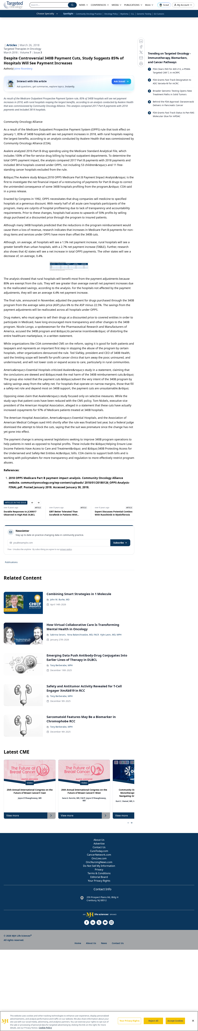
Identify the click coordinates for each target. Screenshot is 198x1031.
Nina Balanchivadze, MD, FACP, (83, 634)
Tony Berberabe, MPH (61, 665)
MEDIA (115, 4)
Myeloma (124, 14)
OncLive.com (99, 858)
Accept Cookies (175, 1020)
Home (78, 943)
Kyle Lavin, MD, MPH (110, 634)
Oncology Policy (111, 14)
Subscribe (118, 542)
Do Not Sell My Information (99, 866)
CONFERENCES (98, 4)
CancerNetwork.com (99, 854)
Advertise (99, 843)
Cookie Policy (45, 1027)
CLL (132, 14)
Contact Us (99, 847)
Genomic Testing (144, 14)
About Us (99, 840)
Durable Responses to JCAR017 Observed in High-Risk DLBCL (20, 513)
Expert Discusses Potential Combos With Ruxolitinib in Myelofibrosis (113, 513)
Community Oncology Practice (89, 14)
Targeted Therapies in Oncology (22, 48)
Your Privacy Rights (99, 880)
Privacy (99, 869)
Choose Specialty (45, 13)
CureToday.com (99, 851)
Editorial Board (99, 877)
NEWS (82, 4)
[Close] (193, 1020)
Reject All (153, 1020)
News (104, 943)
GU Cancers (159, 14)
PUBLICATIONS (132, 4)
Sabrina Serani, (58, 634)
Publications (11, 562)
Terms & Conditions (99, 873)
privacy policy (66, 549)
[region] (99, 1021)
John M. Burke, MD (59, 599)
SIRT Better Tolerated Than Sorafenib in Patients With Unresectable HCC (63, 513)
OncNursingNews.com (99, 862)
